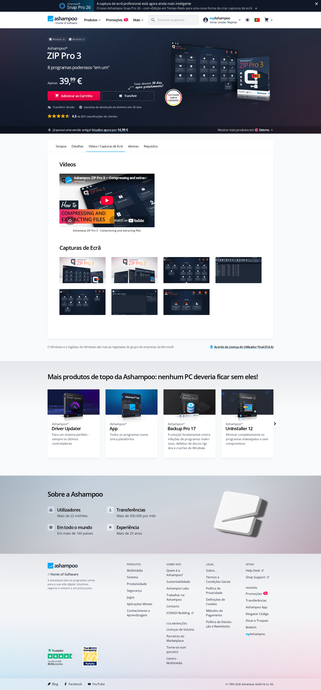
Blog (55, 684)
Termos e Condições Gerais (218, 579)
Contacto (172, 606)
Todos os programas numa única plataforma (129, 437)
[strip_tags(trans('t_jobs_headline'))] (90, 656)
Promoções (116, 20)
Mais (136, 20)
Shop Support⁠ (255, 577)
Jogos (130, 597)
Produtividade (137, 584)
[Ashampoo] (62, 565)
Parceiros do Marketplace (175, 638)
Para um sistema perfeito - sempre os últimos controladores (70, 439)
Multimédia (135, 570)
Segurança (134, 591)
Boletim (251, 627)
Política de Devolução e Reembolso (219, 624)
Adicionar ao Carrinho (76, 96)
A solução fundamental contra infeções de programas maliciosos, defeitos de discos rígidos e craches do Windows (189, 441)
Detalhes (77, 146)
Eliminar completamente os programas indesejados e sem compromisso (247, 439)
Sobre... (211, 570)
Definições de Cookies (215, 601)
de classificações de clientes (94, 116)
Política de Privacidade (214, 590)
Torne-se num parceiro (176, 649)
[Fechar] (316, 3)
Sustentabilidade (178, 582)
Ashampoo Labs (177, 588)
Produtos (90, 20)
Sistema (132, 577)
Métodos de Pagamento (214, 613)
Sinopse (61, 146)
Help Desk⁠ (253, 570)
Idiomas (133, 146)
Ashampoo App (256, 607)
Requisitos (151, 146)
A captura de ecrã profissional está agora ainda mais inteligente (144, 3)
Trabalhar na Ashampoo (175, 597)
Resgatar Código (257, 614)
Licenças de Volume (180, 629)
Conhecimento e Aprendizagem (138, 613)
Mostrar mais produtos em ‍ (243, 130)
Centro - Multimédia (174, 660)
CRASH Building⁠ (178, 613)
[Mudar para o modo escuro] (247, 19)
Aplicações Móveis (139, 604)
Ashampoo (255, 634)
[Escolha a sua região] (257, 19)
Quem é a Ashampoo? (174, 572)
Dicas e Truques (257, 621)
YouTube (98, 684)
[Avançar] (274, 423)
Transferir (130, 96)
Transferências (256, 600)
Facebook (75, 684)
